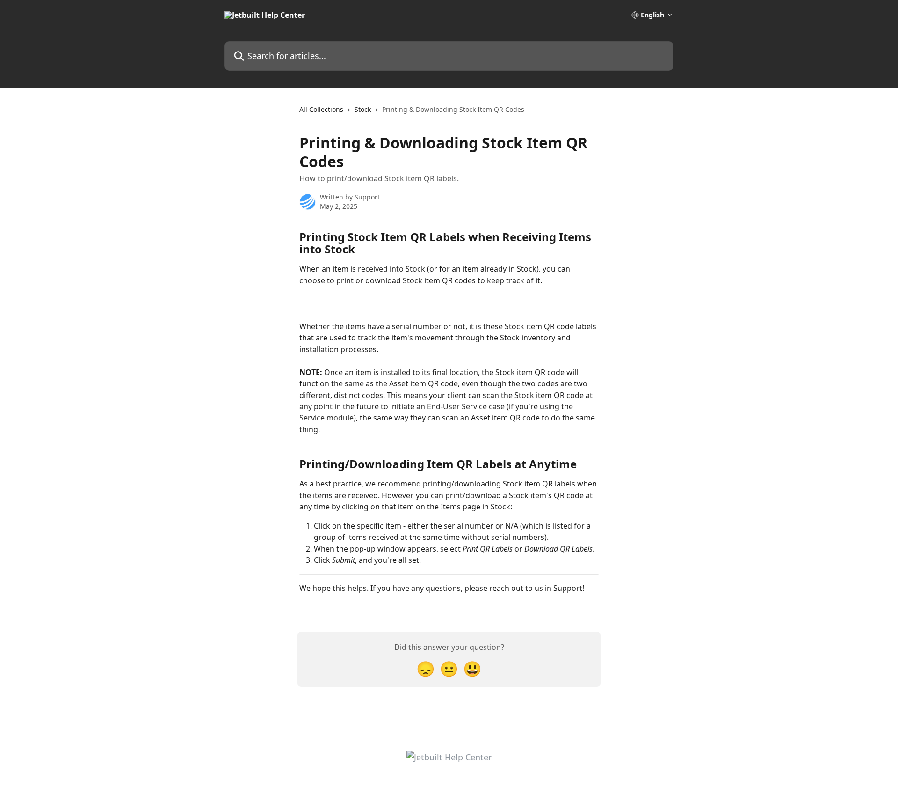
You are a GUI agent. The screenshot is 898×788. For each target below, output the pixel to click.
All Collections (321, 109)
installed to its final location (429, 372)
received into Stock (391, 269)
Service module (326, 417)
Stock (363, 109)
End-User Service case (466, 406)
